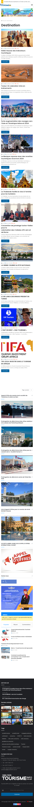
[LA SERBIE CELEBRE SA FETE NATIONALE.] (17, 252)
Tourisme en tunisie (6, 746)
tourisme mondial (16, 746)
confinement (5, 736)
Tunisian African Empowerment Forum (12, 643)
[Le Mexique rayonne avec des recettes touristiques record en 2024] (17, 144)
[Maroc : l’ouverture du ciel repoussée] (5, 650)
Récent (16, 624)
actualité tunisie (15, 733)
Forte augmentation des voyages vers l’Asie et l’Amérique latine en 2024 (16, 122)
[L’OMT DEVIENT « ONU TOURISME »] (17, 317)
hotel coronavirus (27, 736)
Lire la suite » (5, 61)
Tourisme (23, 744)
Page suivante (25, 390)
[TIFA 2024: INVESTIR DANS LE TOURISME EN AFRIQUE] (17, 349)
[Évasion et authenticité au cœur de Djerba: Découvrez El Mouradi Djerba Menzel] (28, 722)
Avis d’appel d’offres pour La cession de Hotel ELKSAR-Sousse (17, 515)
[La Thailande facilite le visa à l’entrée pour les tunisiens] (17, 179)
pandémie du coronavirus (7, 741)
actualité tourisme (6, 733)
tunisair (3, 749)
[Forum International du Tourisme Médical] (5, 632)
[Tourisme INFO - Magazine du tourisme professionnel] (5, 5)
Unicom (30, 801)
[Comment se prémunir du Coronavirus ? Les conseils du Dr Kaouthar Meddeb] (5, 657)
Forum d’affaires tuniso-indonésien (21, 636)
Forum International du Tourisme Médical (20, 630)
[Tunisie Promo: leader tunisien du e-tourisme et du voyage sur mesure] (17, 709)
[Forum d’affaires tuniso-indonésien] (5, 639)
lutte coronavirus (25, 738)
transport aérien (26, 746)
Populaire (6, 624)
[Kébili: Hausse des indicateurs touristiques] (17, 38)
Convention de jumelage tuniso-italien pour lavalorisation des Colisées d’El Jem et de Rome (17, 228)
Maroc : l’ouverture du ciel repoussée (21, 648)
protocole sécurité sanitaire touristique (10, 744)
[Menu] (32, 5)
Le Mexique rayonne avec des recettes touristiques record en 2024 (16, 157)
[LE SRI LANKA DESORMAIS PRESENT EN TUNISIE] (17, 284)
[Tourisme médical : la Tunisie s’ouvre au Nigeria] (6, 709)
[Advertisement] (17, 380)
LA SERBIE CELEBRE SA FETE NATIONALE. (16, 265)
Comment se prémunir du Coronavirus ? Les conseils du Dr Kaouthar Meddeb (20, 656)
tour (3, 48)
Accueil (4, 20)
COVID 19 (19, 736)
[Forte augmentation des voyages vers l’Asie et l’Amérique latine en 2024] (17, 108)
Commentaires (26, 624)
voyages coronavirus (12, 749)
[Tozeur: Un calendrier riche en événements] (17, 73)
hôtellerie (4, 738)
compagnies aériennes (26, 733)
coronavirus (12, 736)
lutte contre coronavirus (13, 738)
